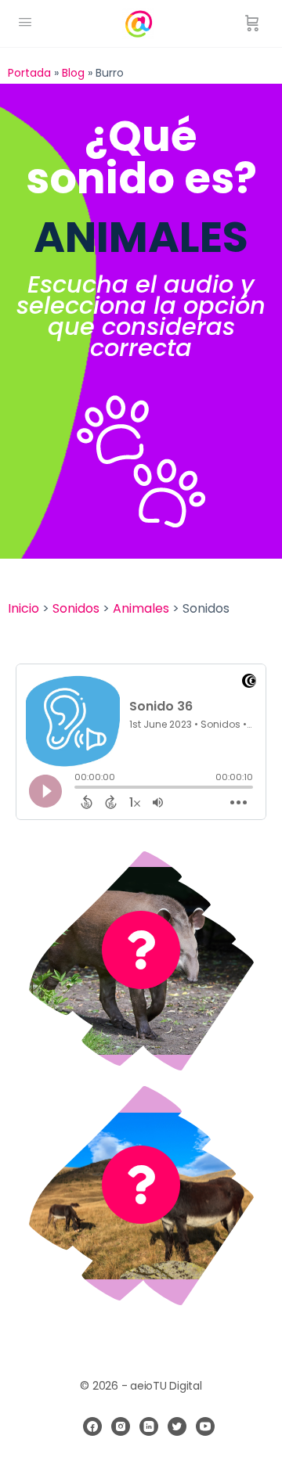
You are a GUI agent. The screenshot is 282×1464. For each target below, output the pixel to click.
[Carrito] (252, 23)
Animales (141, 608)
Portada (29, 73)
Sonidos (75, 608)
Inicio (23, 608)
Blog (73, 73)
